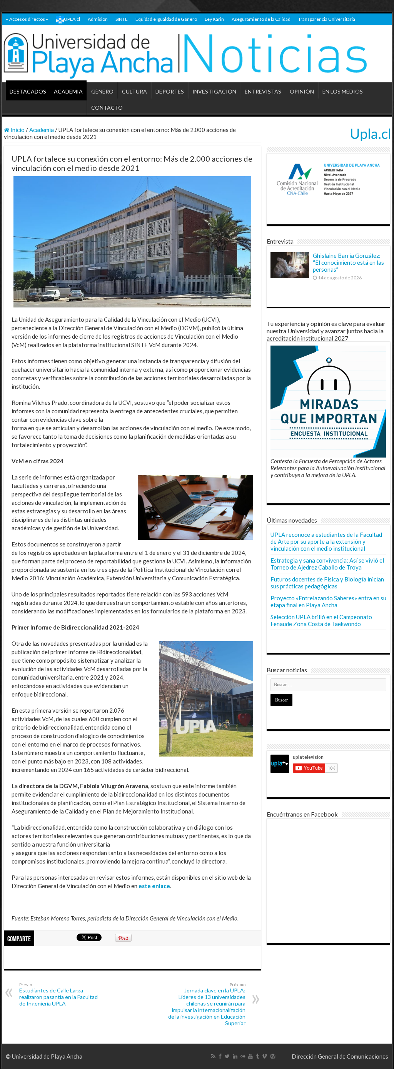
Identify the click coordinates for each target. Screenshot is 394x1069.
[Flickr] (243, 1056)
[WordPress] (272, 1056)
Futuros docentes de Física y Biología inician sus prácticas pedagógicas (327, 583)
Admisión (98, 19)
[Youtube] (250, 1056)
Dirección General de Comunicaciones (340, 1056)
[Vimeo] (264, 1056)
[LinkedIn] (235, 1056)
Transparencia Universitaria (326, 19)
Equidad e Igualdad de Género (166, 19)
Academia (41, 129)
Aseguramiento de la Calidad (261, 19)
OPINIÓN (302, 91)
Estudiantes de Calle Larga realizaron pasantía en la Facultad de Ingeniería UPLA (58, 994)
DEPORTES (169, 91)
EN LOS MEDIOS (342, 91)
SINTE (121, 19)
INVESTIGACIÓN (214, 91)
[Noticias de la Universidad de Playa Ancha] (197, 53)
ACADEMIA (68, 91)
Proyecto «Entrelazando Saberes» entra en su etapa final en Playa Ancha (328, 601)
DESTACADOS (28, 91)
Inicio (17, 129)
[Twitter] (227, 1056)
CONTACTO (107, 107)
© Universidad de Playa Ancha (44, 1056)
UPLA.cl (72, 19)
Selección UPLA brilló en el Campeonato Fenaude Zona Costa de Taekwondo (321, 620)
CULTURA (134, 91)
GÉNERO (102, 91)
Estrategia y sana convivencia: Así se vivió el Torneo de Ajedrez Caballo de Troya (327, 564)
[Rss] (213, 1056)
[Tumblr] (257, 1056)
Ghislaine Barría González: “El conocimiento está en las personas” (348, 262)
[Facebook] (220, 1056)
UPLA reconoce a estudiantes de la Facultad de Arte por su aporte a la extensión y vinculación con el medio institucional (326, 541)
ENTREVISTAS (263, 91)
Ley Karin (214, 19)
